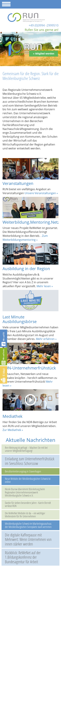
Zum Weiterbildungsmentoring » (25, 238)
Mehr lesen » (45, 286)
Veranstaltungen (18, 183)
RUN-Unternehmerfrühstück (29, 368)
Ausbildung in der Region (26, 268)
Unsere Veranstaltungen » (41, 193)
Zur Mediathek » (13, 430)
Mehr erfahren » (46, 339)
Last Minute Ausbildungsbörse (20, 319)
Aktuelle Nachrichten (30, 439)
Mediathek (13, 416)
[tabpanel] (30, 49)
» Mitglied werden (43, 53)
